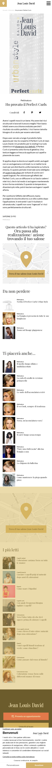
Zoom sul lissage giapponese (29, 330)
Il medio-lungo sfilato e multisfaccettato (27, 365)
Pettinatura (6, 219)
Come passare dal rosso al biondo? (32, 659)
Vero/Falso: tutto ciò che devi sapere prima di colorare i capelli (31, 618)
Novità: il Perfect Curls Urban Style (32, 301)
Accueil (5, 10)
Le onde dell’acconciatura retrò (31, 392)
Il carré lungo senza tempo (29, 435)
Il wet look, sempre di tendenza (31, 406)
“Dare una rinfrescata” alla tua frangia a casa (30, 450)
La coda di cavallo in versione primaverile (30, 379)
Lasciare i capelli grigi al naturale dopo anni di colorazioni (31, 575)
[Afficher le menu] (48, 3)
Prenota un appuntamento (27, 716)
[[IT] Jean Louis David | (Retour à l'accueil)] (26, 3)
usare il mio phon (13, 172)
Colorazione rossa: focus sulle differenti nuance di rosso (30, 675)
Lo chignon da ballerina (27, 463)
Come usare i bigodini (26, 588)
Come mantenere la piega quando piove (32, 478)
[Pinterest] (32, 112)
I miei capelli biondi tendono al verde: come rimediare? (30, 646)
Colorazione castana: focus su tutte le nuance (32, 561)
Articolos (11, 10)
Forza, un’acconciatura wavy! (30, 420)
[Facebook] (24, 112)
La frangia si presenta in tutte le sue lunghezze (33, 317)
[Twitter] (40, 112)
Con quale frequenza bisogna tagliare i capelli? (30, 604)
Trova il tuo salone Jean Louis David (26, 273)
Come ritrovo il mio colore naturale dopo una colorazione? (32, 632)
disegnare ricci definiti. (25, 146)
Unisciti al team (26, 726)
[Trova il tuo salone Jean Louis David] (3, 3)
